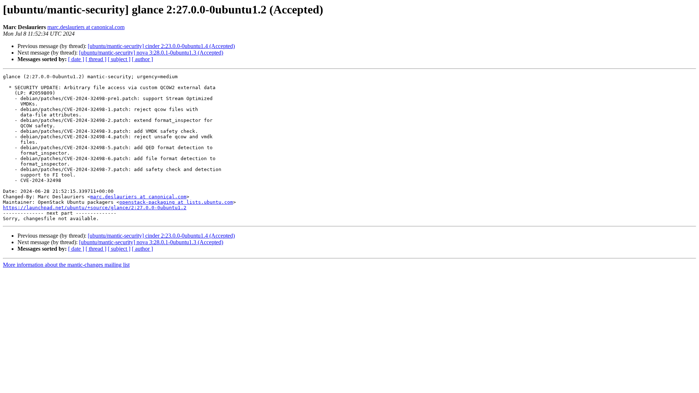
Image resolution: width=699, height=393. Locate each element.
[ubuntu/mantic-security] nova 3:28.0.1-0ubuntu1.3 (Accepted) (151, 52)
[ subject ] (119, 59)
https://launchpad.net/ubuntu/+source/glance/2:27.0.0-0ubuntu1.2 (94, 207)
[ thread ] (96, 59)
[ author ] (142, 59)
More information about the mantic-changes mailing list (66, 265)
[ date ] (76, 59)
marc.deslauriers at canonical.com (86, 27)
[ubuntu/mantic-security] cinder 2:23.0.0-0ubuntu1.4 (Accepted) (161, 46)
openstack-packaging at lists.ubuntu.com (176, 202)
